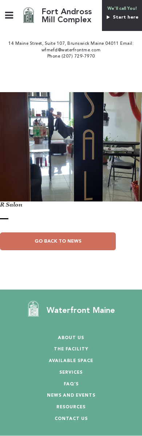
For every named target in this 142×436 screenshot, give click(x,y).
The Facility (71, 349)
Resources (71, 407)
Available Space (71, 361)
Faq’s (71, 384)
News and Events (71, 396)
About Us (71, 338)
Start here (124, 17)
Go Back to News (58, 241)
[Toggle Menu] (9, 15)
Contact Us (71, 419)
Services (71, 373)
